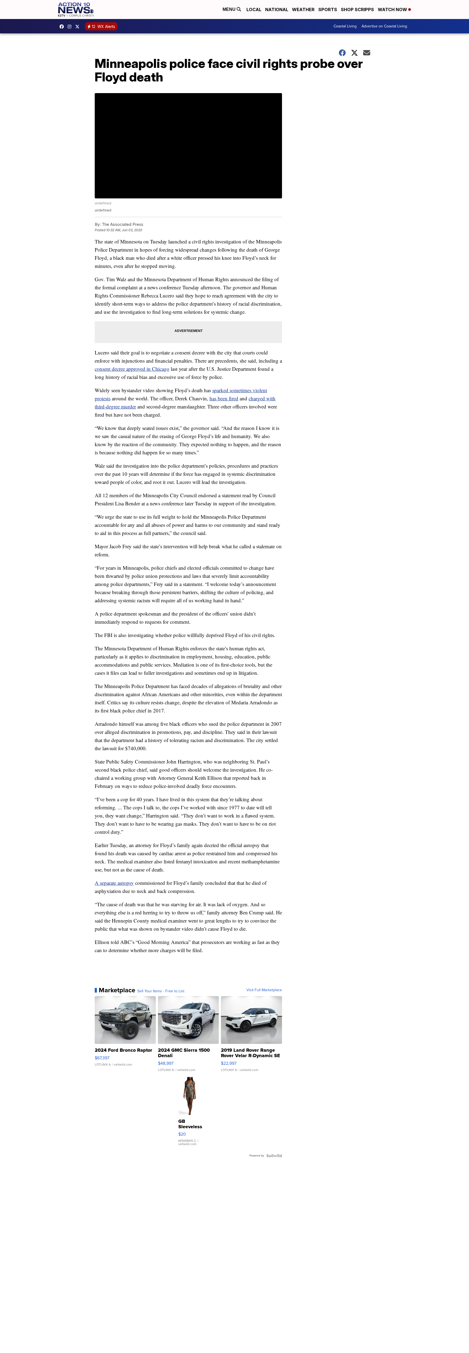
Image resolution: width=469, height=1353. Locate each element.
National (276, 9)
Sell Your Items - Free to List (160, 991)
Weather (303, 9)
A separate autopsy (114, 882)
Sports (327, 9)
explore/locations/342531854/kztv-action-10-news (71, 26)
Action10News (78, 26)
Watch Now (393, 9)
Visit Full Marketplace (264, 990)
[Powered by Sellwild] (274, 1156)
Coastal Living (345, 26)
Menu (230, 9)
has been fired (224, 398)
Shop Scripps (357, 9)
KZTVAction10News (62, 26)
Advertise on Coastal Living (384, 26)
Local (253, 9)
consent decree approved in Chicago (132, 368)
